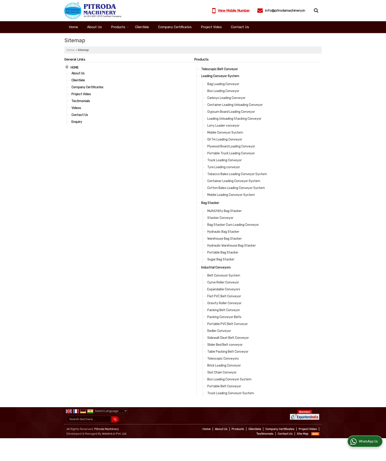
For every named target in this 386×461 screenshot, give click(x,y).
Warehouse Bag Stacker (224, 239)
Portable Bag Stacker (222, 252)
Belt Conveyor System (223, 275)
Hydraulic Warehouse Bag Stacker (231, 245)
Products (118, 27)
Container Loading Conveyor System (233, 181)
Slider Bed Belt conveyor (225, 345)
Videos (76, 108)
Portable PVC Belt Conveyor (227, 324)
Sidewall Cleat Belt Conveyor (228, 338)
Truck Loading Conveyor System (230, 393)
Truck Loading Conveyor (224, 160)
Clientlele (142, 27)
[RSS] (315, 433)
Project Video (211, 27)
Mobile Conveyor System (225, 132)
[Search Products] (315, 10)
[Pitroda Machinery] (93, 10)
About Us (94, 27)
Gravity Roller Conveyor (224, 303)
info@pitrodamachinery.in (285, 10)
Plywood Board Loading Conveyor (231, 146)
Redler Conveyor (219, 331)
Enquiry (76, 122)
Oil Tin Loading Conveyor (224, 139)
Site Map (302, 433)
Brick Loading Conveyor (224, 365)
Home (73, 27)
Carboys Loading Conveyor (226, 98)
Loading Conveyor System (220, 76)
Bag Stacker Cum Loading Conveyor (233, 225)
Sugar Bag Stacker (220, 259)
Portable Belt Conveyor (224, 386)
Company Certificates (175, 27)
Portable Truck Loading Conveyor (231, 153)
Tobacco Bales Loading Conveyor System (237, 174)
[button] (234, 10)
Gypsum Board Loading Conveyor (231, 112)
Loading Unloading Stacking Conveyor (234, 119)
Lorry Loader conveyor (223, 126)
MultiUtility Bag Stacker (224, 211)
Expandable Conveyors (223, 289)
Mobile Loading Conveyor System (231, 195)
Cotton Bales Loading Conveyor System (236, 188)
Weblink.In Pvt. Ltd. (114, 433)
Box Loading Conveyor (223, 91)
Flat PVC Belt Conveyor (224, 296)
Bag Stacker (210, 203)
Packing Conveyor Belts (224, 317)
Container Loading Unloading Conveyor (235, 105)
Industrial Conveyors (216, 267)
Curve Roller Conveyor (223, 282)
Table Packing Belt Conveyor (227, 352)
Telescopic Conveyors (223, 358)
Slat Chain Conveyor (222, 372)
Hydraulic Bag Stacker (223, 232)
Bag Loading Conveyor (223, 84)
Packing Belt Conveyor (223, 310)
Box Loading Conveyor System (229, 379)
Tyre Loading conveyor (223, 167)
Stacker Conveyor (220, 218)
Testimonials (80, 101)
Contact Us (240, 27)
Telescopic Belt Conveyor (219, 69)
